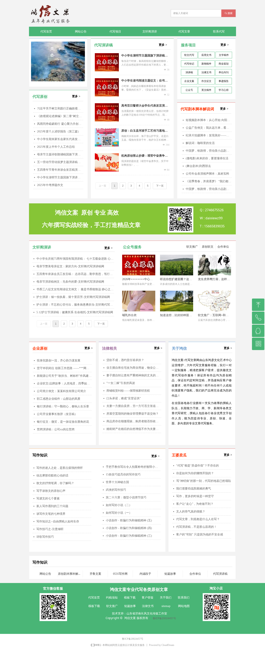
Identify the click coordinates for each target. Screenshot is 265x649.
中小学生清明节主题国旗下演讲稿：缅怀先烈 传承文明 (144, 56)
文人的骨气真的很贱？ (190, 511)
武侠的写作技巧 (116, 489)
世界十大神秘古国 (117, 482)
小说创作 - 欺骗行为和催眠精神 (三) (129, 535)
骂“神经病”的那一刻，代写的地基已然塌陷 (203, 480)
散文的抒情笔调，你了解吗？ (55, 483)
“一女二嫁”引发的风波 (120, 383)
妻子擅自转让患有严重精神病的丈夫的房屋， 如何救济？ (133, 375)
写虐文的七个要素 (48, 498)
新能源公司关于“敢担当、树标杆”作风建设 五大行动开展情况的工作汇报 (64, 375)
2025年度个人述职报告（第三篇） (59, 131)
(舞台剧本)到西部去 (198, 166)
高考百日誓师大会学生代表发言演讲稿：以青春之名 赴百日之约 (144, 106)
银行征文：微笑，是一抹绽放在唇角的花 (63, 421)
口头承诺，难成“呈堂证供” (123, 398)
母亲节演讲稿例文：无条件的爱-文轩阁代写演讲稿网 (70, 281)
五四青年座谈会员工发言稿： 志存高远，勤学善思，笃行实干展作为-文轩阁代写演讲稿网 (75, 274)
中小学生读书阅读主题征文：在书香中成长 (144, 81)
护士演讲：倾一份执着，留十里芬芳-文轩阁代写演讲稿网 (73, 297)
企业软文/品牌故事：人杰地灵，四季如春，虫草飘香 (64, 383)
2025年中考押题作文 (50, 185)
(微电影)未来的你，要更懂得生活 (207, 158)
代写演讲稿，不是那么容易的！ (196, 526)
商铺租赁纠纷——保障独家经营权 (128, 390)
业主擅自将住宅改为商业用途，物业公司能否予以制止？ (133, 367)
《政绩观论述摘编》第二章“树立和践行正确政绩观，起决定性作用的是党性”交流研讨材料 (60, 116)
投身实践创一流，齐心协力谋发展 (58, 360)
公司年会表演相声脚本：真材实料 (207, 173)
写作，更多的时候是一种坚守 (195, 496)
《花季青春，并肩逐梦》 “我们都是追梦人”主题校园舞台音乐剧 (209, 181)
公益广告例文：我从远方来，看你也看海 (209, 127)
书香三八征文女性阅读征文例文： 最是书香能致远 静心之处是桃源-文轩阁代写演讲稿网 (75, 289)
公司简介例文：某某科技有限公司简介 (61, 391)
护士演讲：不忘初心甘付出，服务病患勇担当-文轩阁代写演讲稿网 (75, 304)
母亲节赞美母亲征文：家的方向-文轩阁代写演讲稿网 (70, 266)
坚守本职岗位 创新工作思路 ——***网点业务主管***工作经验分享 (64, 368)
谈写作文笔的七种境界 (50, 513)
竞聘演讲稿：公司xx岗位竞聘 (56, 429)
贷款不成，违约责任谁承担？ (125, 360)
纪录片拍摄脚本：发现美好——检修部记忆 (209, 135)
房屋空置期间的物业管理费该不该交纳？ (132, 413)
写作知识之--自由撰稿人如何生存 (57, 521)
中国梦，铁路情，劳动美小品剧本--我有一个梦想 (209, 189)
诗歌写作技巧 (45, 536)
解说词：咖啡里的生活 (200, 143)
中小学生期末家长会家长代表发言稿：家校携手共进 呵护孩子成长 (60, 139)
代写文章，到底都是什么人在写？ (198, 519)
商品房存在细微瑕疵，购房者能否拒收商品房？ (133, 421)
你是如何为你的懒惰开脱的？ (195, 473)
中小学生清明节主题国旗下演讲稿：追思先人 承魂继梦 (60, 177)
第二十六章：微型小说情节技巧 (126, 497)
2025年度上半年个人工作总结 (56, 146)
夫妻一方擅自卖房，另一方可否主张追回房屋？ (133, 406)
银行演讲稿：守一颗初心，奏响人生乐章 (63, 406)
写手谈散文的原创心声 (50, 490)
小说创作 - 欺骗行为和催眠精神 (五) (129, 520)
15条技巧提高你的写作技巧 (123, 474)
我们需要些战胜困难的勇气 (193, 488)
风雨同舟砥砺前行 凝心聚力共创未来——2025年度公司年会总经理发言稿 (60, 123)
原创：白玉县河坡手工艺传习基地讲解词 (144, 131)
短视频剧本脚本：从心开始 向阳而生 (209, 120)
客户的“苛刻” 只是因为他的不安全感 (199, 534)
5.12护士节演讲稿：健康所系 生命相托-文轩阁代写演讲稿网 (74, 312)
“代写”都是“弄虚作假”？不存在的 (197, 465)
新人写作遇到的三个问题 (52, 506)
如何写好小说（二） (119, 505)
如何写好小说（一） (119, 512)
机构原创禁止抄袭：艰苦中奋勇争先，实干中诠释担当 (143, 156)
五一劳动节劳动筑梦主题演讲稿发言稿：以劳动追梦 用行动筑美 (60, 162)
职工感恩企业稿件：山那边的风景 (58, 398)
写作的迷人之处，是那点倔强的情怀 (59, 467)
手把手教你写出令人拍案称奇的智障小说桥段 (133, 466)
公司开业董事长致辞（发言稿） (57, 414)
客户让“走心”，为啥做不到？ (194, 503)
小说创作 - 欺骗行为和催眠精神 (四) (129, 528)
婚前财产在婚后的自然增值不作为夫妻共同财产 (133, 429)
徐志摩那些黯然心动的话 (52, 475)
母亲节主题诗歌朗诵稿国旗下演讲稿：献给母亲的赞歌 (60, 154)
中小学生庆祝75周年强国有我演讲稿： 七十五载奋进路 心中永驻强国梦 (75, 258)
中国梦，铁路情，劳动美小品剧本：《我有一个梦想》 (209, 150)
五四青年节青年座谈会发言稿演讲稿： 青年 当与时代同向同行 (60, 169)
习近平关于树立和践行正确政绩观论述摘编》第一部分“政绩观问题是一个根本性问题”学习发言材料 (60, 108)
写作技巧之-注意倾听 (50, 529)
